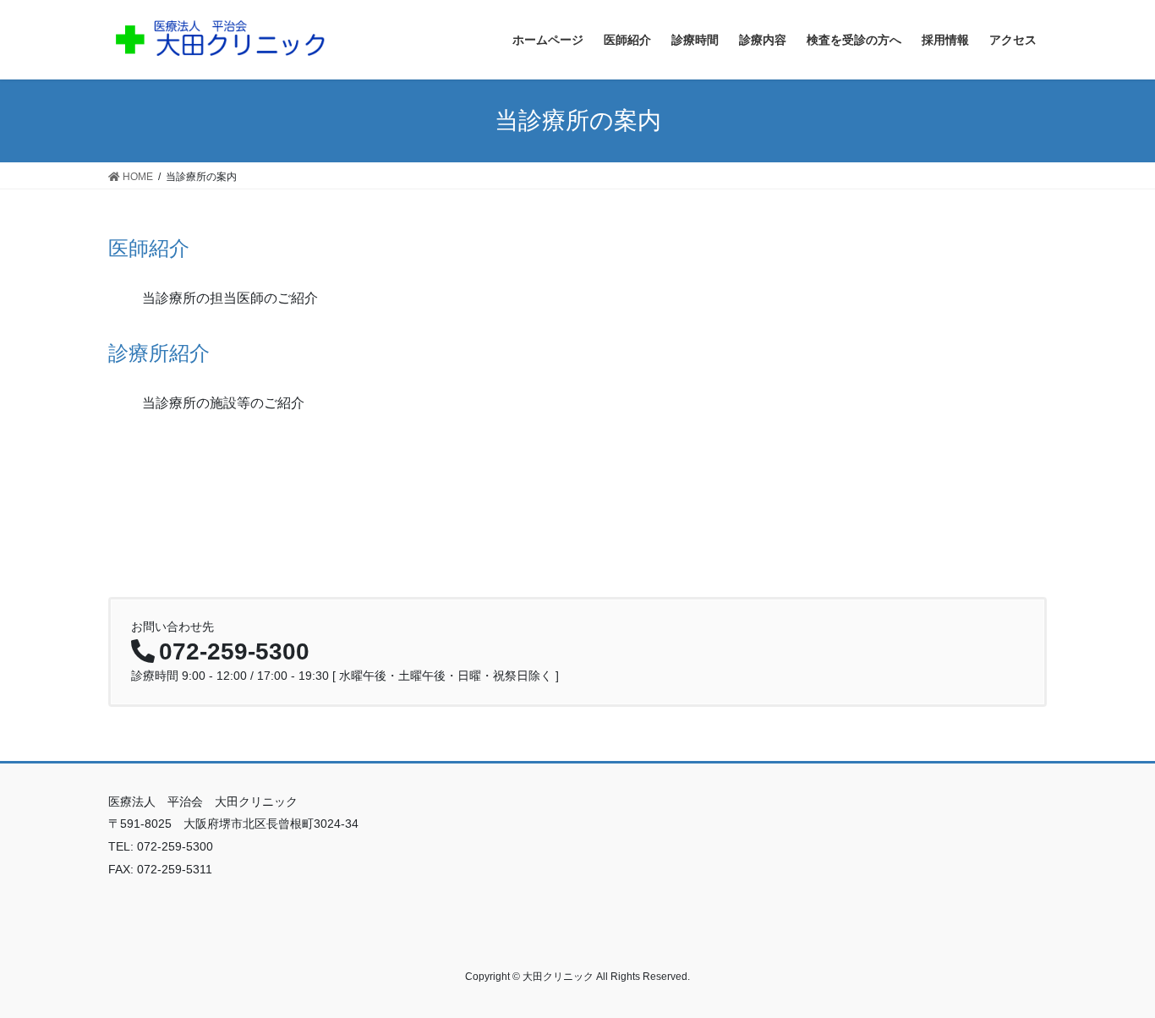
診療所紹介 (159, 353)
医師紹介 (148, 248)
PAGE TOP (1112, 973)
